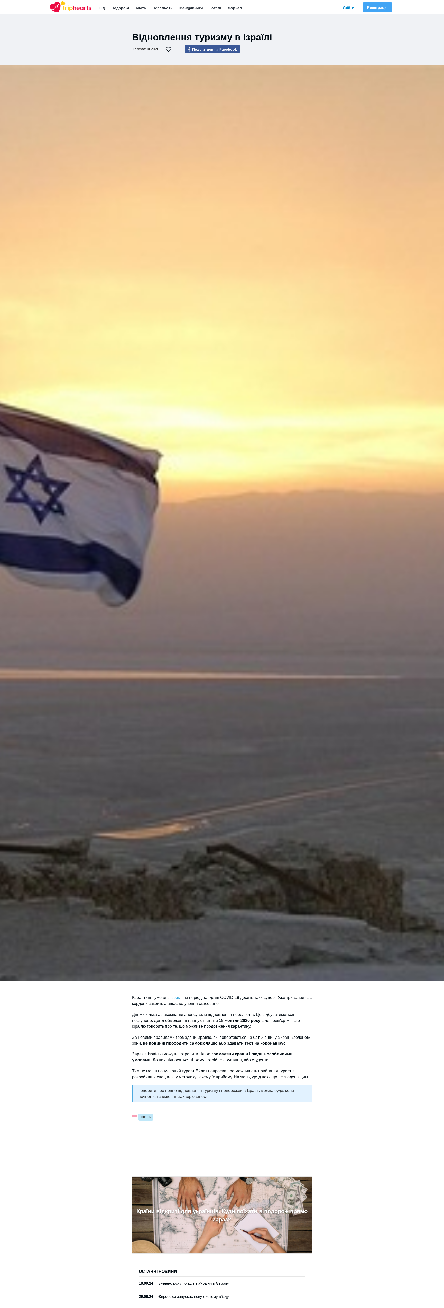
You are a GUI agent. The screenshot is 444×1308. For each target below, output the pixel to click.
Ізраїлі (176, 997)
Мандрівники (191, 8)
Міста (141, 8)
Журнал (235, 8)
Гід (102, 8)
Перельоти (163, 8)
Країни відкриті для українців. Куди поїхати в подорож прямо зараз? (222, 1215)
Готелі (215, 8)
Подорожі (120, 8)
